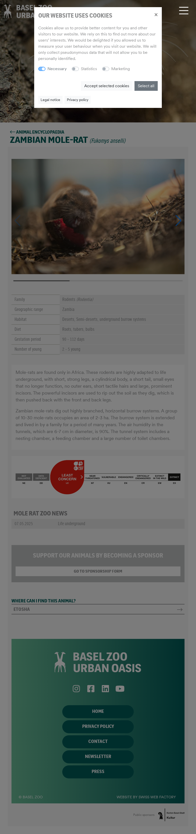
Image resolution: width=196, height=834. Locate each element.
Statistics (89, 68)
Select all (146, 85)
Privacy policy (77, 100)
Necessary (57, 68)
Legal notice (50, 100)
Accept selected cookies (106, 85)
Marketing (120, 68)
